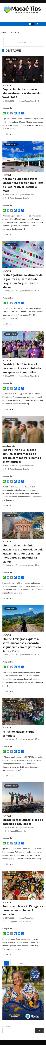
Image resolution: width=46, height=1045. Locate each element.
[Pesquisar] (39, 1030)
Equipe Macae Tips (26, 101)
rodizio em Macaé (23, 921)
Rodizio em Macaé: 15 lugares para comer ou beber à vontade (22, 910)
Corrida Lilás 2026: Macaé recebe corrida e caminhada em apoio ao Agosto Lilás (21, 368)
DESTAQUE (6, 85)
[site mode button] (31, 24)
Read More (6, 134)
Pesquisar (6, 1026)
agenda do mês (22, 198)
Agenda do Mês (8, 446)
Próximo (22, 963)
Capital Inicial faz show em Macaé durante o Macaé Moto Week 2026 (22, 93)
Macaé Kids (21, 831)
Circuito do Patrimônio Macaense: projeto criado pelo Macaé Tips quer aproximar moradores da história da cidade (22, 553)
